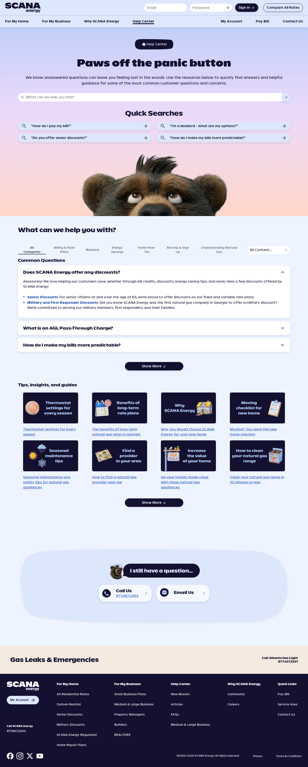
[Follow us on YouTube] (39, 756)
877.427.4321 (288, 662)
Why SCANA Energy (101, 21)
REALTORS (122, 735)
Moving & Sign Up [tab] (178, 250)
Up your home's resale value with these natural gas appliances (185, 482)
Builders (120, 725)
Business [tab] (92, 250)
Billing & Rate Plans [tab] (64, 250)
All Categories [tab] (31, 250)
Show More (152, 366)
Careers (233, 704)
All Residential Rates (73, 694)
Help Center (143, 21)
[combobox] (154, 97)
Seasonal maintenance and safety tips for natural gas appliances (46, 482)
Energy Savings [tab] (117, 250)
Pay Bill (262, 21)
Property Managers (129, 714)
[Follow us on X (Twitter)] (29, 756)
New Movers (180, 694)
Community (236, 694)
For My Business (56, 21)
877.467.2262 (127, 596)
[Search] (286, 97)
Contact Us (293, 21)
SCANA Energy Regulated (77, 735)
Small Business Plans (130, 694)
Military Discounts (71, 725)
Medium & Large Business (133, 704)
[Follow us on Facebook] (10, 756)
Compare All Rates (283, 8)
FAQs (175, 714)
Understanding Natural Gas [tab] (219, 250)
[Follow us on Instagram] (20, 756)
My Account (231, 21)
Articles (177, 704)
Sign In (244, 8)
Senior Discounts (42, 297)
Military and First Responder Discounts (62, 303)
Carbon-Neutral (69, 704)
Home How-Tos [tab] (147, 250)
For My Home (17, 21)
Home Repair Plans (71, 745)
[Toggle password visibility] (228, 7)
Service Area (287, 704)
